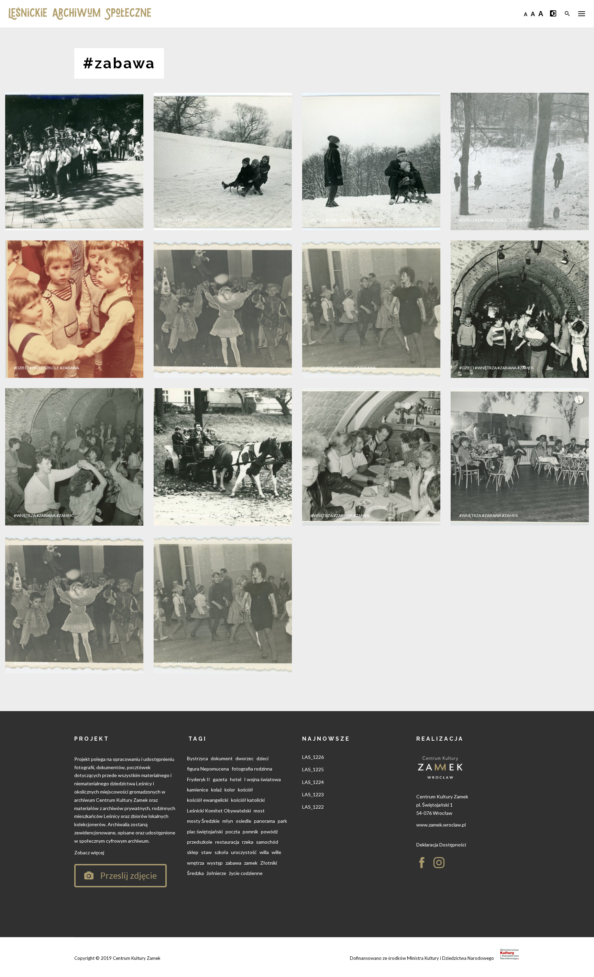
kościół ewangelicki (207, 800)
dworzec (244, 758)
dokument (222, 758)
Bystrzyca (197, 758)
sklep (192, 852)
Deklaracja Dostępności (441, 844)
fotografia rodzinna (252, 769)
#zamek (525, 367)
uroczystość (244, 852)
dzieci (262, 758)
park (282, 821)
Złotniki (268, 863)
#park (184, 515)
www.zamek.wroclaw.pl (441, 825)
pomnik (250, 831)
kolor (229, 790)
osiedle (243, 821)
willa (264, 852)
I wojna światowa (262, 779)
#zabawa (69, 220)
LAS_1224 (313, 782)
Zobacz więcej (89, 852)
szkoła (221, 852)
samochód (267, 842)
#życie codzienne (365, 220)
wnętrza (195, 863)
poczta (233, 831)
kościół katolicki (248, 800)
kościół (245, 790)
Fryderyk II (198, 779)
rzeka (247, 842)
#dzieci (21, 220)
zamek (250, 863)
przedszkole (199, 842)
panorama (264, 821)
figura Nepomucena (208, 769)
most (259, 810)
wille (276, 852)
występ (215, 863)
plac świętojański (205, 831)
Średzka (195, 873)
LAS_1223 (313, 794)
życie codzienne (246, 873)
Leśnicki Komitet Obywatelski (219, 810)
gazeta (220, 779)
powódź (269, 831)
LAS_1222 (313, 807)
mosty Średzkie (203, 821)
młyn (227, 821)
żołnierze (216, 873)
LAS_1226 (313, 757)
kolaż (216, 790)
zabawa (233, 863)
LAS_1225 (313, 769)
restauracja (227, 842)
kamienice (197, 790)
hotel (235, 779)
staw (206, 852)
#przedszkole (44, 220)
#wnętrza (486, 367)
